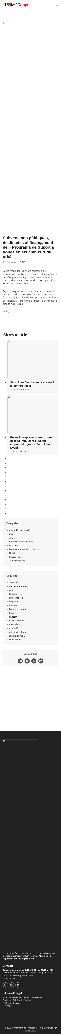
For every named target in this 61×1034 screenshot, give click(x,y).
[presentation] (32, 359)
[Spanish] (8, 1010)
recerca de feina (17, 635)
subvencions (15, 639)
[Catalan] (4, 1010)
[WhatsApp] (5, 984)
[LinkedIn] (17, 984)
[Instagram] (11, 984)
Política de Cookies (11, 1003)
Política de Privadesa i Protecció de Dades (22, 997)
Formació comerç (17, 609)
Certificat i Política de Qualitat (17, 1000)
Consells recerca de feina (21, 541)
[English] (12, 1010)
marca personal (16, 620)
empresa (13, 601)
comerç (12, 537)
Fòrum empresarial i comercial (24, 549)
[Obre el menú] (56, 5)
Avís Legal (7, 1005)
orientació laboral (17, 632)
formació (13, 605)
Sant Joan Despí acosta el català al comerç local (32, 384)
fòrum (12, 612)
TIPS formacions (17, 560)
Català (12, 534)
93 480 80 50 (9, 978)
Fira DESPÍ (14, 545)
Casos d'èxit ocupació (19, 530)
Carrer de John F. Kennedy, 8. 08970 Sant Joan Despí (27, 972)
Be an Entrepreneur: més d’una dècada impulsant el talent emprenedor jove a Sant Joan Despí (31, 442)
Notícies (13, 553)
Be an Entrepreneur (18, 586)
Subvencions (15, 556)
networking (14, 624)
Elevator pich (15, 593)
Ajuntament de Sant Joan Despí (26, 1027)
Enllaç (6, 311)
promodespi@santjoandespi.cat (18, 975)
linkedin (13, 616)
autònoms (14, 582)
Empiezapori (30, 1030)
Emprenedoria (16, 597)
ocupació (13, 628)
